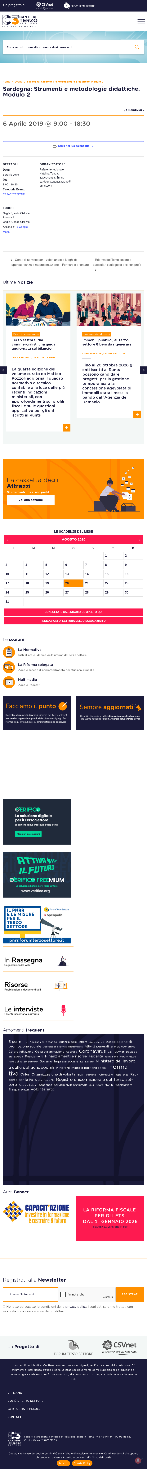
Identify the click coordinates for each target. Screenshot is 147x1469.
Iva (81, 1062)
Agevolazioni (96, 1042)
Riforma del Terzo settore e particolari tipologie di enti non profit (117, 262)
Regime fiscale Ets (44, 1080)
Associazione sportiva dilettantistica (63, 1047)
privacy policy (75, 1306)
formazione (111, 1057)
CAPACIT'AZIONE (14, 194)
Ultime (18, 282)
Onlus (25, 1074)
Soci (91, 1085)
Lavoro (89, 1062)
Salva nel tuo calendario (74, 146)
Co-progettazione (21, 1051)
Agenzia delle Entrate (73, 1042)
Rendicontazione (28, 1085)
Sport (99, 1085)
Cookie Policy (82, 1463)
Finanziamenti (34, 1056)
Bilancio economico (123, 1047)
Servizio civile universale (70, 1085)
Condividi (135, 110)
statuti (109, 1085)
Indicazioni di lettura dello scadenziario (74, 620)
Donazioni (131, 1052)
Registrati (130, 1294)
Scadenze (45, 1085)
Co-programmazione (49, 1051)
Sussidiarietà (123, 1085)
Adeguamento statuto (43, 1042)
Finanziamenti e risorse (66, 1056)
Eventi (19, 82)
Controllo (71, 1052)
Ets (10, 1057)
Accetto (63, 1463)
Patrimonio (90, 1075)
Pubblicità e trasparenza (113, 1075)
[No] (142, 1459)
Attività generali (97, 1046)
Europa (18, 1057)
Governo (46, 1061)
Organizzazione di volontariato (57, 1074)
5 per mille (18, 1042)
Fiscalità (96, 1056)
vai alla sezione (31, 500)
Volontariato (42, 1089)
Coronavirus (92, 1051)
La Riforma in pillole (23, 1409)
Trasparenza (19, 1089)
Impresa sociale (66, 1061)
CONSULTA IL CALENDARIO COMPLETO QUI (73, 611)
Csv (110, 1052)
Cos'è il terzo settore (25, 1401)
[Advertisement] (73, 768)
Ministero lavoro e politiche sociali (81, 1067)
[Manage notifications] (138, 1460)
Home (6, 82)
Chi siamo (14, 1393)
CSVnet (119, 1052)
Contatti (14, 1417)
